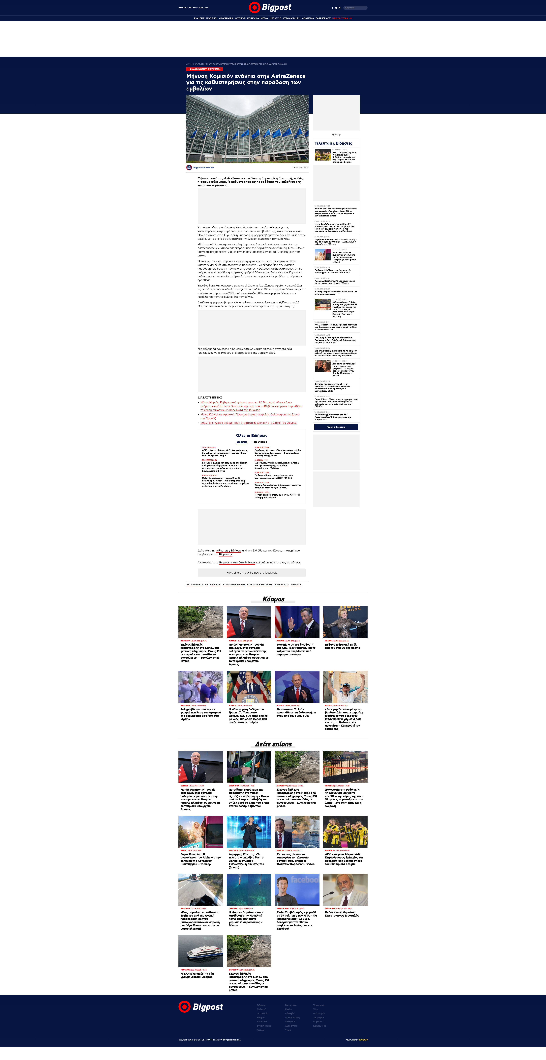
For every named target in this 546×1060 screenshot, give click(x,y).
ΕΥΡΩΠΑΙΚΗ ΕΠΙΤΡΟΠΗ (260, 584)
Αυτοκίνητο (291, 1025)
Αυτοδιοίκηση (292, 1017)
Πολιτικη (211, 18)
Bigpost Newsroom (203, 167)
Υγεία (288, 1030)
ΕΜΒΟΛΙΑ (215, 584)
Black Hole (291, 1005)
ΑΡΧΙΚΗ (189, 64)
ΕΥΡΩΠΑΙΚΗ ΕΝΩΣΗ (234, 584)
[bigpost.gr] (270, 12)
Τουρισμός (318, 1017)
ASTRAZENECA (194, 584)
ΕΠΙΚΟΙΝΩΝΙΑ (234, 1040)
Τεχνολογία (319, 1005)
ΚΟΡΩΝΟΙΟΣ (282, 584)
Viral (315, 1009)
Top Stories (259, 442)
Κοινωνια (253, 18)
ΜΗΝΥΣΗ (296, 584)
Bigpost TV (319, 1021)
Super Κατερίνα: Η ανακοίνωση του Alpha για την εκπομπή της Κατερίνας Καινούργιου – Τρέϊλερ (277, 465)
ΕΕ (206, 584)
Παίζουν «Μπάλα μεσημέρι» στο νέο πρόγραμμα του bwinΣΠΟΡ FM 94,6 (274, 477)
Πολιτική (261, 1009)
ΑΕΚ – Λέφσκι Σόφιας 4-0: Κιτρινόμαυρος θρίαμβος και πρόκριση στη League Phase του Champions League (225, 453)
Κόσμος (261, 1017)
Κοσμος (240, 18)
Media (264, 18)
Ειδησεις (199, 18)
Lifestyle (275, 18)
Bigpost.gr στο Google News (237, 562)
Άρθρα (260, 1030)
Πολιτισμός (319, 1013)
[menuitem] (199, 18)
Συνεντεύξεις (264, 1025)
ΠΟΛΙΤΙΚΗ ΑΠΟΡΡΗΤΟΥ (216, 1040)
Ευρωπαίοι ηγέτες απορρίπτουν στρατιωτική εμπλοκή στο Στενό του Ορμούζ (248, 423)
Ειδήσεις (241, 442)
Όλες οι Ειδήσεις (336, 427)
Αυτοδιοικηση (291, 18)
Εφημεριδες (323, 18)
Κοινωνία (262, 1021)
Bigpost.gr (225, 554)
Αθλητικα (308, 18)
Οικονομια (226, 18)
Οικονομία (262, 1013)
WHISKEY (363, 1040)
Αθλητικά (290, 1021)
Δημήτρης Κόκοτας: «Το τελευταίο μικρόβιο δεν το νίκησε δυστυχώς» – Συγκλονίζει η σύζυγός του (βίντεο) (278, 453)
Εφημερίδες (319, 1025)
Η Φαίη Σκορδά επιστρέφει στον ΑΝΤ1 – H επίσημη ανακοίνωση (277, 496)
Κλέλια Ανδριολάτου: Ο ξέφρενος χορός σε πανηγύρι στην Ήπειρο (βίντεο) (278, 486)
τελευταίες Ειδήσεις (228, 550)
